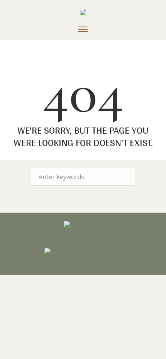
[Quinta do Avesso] (83, 13)
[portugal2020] (83, 252)
